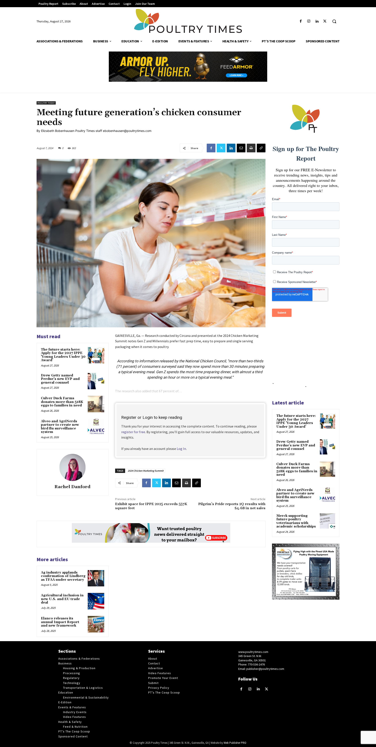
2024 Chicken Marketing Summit (145, 470)
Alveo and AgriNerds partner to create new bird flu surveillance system (60, 426)
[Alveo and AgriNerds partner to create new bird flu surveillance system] (96, 427)
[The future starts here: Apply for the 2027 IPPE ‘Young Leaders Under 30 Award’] (96, 355)
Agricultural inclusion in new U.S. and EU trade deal (62, 599)
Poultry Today (46, 102)
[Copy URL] (261, 148)
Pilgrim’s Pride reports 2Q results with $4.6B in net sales (231, 506)
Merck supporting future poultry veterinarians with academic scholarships (296, 521)
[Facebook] (301, 21)
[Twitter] (325, 21)
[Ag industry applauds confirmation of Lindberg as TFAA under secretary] (96, 578)
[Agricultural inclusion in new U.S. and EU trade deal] (96, 601)
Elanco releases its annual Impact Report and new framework (60, 622)
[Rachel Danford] (72, 467)
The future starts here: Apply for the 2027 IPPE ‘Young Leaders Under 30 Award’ (63, 355)
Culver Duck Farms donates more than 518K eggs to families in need (62, 402)
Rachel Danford (72, 487)
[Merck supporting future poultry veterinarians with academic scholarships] (327, 521)
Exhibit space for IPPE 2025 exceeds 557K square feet (151, 506)
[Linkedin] (317, 21)
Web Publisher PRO (235, 743)
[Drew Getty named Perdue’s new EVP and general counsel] (96, 381)
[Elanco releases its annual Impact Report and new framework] (96, 624)
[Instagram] (309, 21)
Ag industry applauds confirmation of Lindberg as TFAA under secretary (63, 576)
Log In (181, 448)
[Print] (251, 148)
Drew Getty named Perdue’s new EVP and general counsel (60, 379)
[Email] (241, 148)
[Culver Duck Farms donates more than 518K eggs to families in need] (96, 404)
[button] (334, 21)
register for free (133, 432)
